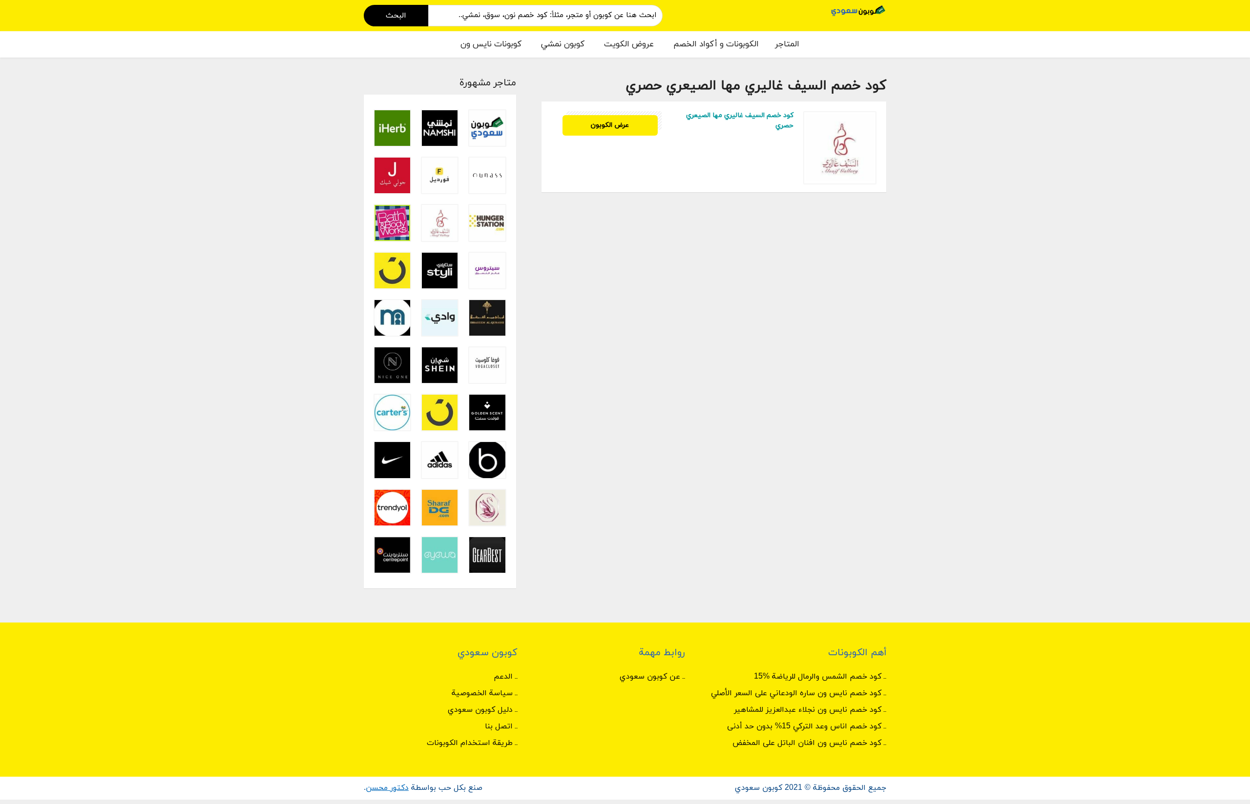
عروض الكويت (629, 44)
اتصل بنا (499, 726)
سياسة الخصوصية (482, 693)
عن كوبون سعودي (650, 676)
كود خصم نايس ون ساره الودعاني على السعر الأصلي (796, 693)
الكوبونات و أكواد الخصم (716, 44)
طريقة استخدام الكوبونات (470, 743)
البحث (396, 15)
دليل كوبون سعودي (480, 709)
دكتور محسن (387, 788)
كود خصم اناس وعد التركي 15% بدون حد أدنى (804, 726)
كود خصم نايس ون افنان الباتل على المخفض (806, 743)
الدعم (503, 676)
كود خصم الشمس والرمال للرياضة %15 (817, 676)
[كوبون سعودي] (858, 10)
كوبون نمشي (562, 44)
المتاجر (787, 44)
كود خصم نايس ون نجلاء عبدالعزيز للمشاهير (807, 709)
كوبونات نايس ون (490, 44)
